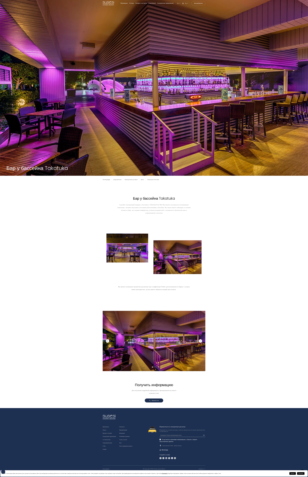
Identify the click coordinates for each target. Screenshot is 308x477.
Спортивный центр (107, 442)
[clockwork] (202, 469)
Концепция (122, 433)
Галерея (104, 449)
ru (178, 3)
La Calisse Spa (106, 439)
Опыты (104, 430)
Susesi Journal (123, 439)
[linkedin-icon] (172, 458)
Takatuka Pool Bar (153, 179)
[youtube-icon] (166, 458)
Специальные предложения (165, 3)
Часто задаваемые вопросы (125, 446)
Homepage (106, 179)
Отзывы (131, 3)
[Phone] (187, 3)
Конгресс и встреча (141, 3)
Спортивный (152, 3)
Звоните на (155, 400)
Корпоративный (123, 430)
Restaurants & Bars (131, 179)
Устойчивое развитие (124, 436)
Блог (120, 442)
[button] (152, 367)
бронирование (198, 3)
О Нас (104, 446)
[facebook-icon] (160, 458)
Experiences (117, 179)
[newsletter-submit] (203, 435)
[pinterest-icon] (175, 458)
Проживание (124, 3)
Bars (142, 179)
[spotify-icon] (169, 458)
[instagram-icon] (163, 458)
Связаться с (122, 426)
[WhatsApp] (183, 3)
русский (106, 469)
